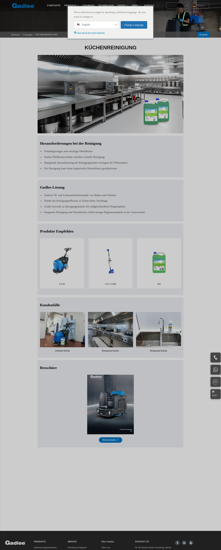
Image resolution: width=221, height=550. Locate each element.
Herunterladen (110, 440)
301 (159, 284)
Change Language (134, 24)
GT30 (62, 284)
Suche (187, 5)
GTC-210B (110, 284)
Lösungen (28, 34)
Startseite (15, 34)
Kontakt (203, 34)
